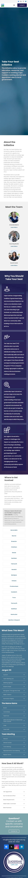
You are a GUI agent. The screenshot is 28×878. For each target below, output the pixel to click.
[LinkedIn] (25, 1)
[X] (21, 1)
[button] (14, 5)
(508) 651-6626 (14, 842)
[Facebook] (18, 1)
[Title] (2, 5)
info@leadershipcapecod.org (14, 840)
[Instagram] (23, 1)
